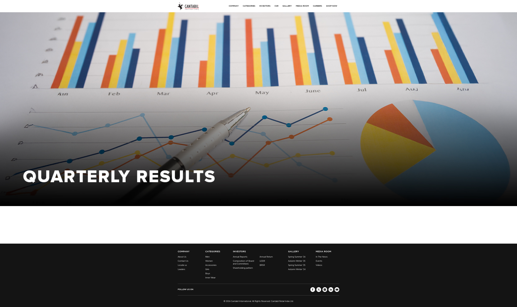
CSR (276, 6)
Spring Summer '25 (296, 265)
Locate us (182, 265)
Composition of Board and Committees (243, 262)
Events (319, 261)
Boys (207, 273)
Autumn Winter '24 (296, 269)
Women (209, 261)
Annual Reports (240, 257)
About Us (182, 257)
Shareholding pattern (243, 268)
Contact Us (183, 261)
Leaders (181, 269)
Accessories (210, 265)
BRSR (262, 265)
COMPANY (234, 6)
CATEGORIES (249, 6)
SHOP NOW (331, 6)
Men (207, 257)
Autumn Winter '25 (296, 261)
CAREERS (317, 6)
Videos (319, 265)
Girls (207, 269)
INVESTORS (264, 6)
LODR (262, 261)
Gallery (287, 6)
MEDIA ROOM (302, 6)
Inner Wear (210, 277)
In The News (322, 257)
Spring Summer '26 (296, 257)
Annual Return (266, 257)
